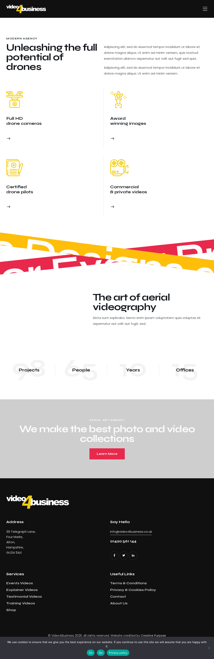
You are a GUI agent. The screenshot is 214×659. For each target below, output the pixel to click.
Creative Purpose (153, 635)
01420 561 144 (123, 541)
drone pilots (19, 192)
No (101, 652)
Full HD (14, 118)
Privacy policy (118, 652)
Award (118, 118)
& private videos (128, 192)
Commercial (124, 186)
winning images (128, 123)
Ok (91, 652)
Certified (16, 186)
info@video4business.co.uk (131, 531)
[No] (209, 648)
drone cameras (24, 123)
